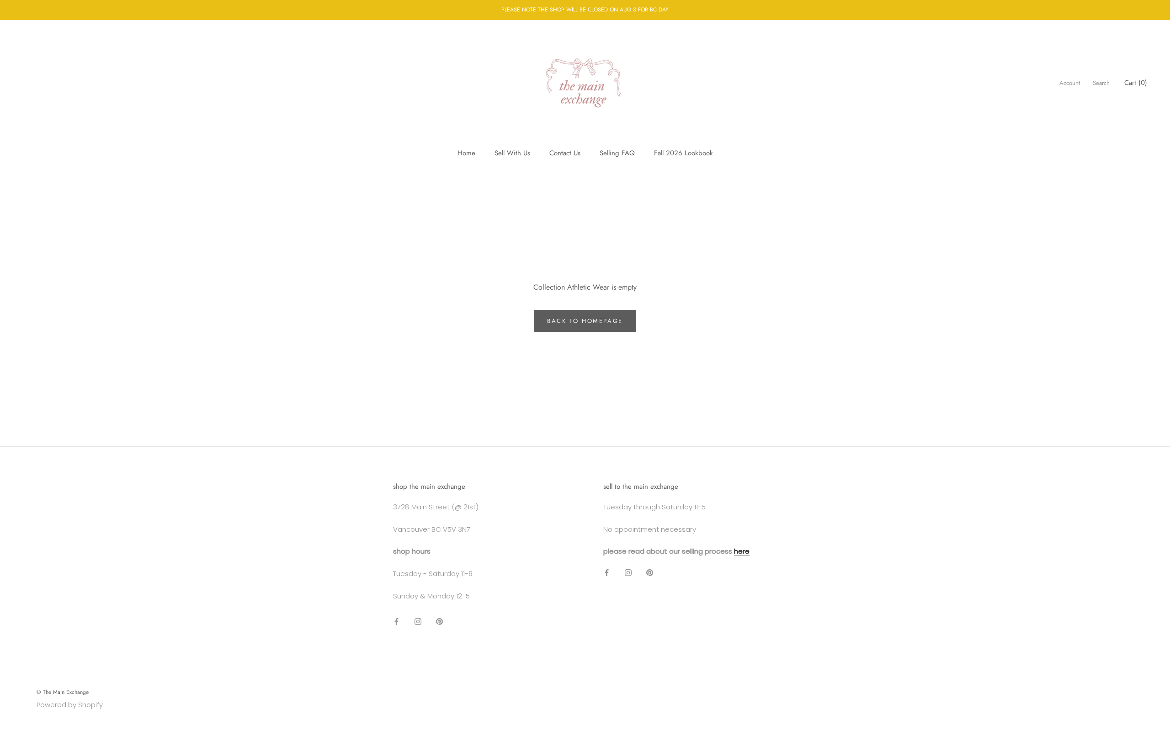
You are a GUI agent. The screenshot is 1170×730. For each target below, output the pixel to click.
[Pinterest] (439, 621)
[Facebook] (396, 621)
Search (1101, 83)
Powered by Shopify (70, 704)
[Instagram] (418, 621)
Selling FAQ (617, 153)
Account (1069, 83)
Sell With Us (512, 153)
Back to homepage (585, 321)
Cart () (1135, 83)
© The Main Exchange (63, 692)
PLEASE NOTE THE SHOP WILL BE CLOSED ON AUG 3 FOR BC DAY (585, 9)
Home (466, 153)
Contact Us (564, 153)
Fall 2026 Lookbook (683, 153)
